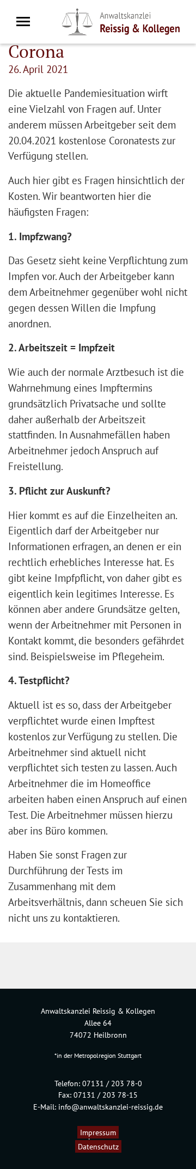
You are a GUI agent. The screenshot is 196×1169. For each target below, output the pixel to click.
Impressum (98, 1132)
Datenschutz (98, 1146)
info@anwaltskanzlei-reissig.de (110, 1106)
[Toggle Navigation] (26, 22)
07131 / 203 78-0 (112, 1083)
